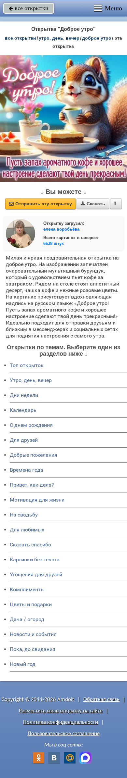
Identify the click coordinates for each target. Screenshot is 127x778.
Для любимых (27, 530)
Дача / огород (27, 619)
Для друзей (24, 440)
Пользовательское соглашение (64, 733)
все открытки (29, 8)
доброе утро (96, 38)
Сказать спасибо (30, 545)
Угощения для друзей (36, 574)
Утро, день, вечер (31, 380)
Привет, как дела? (32, 485)
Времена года (26, 470)
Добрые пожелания (33, 455)
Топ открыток (27, 365)
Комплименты (27, 589)
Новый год (22, 664)
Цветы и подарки (31, 604)
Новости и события (33, 634)
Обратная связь (101, 699)
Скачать (93, 203)
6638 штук (53, 243)
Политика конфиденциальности (60, 722)
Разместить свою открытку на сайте (61, 711)
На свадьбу (24, 515)
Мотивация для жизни (37, 500)
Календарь (23, 410)
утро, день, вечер (59, 38)
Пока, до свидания (32, 649)
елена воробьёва (61, 229)
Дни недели (24, 395)
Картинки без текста (35, 559)
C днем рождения (31, 425)
